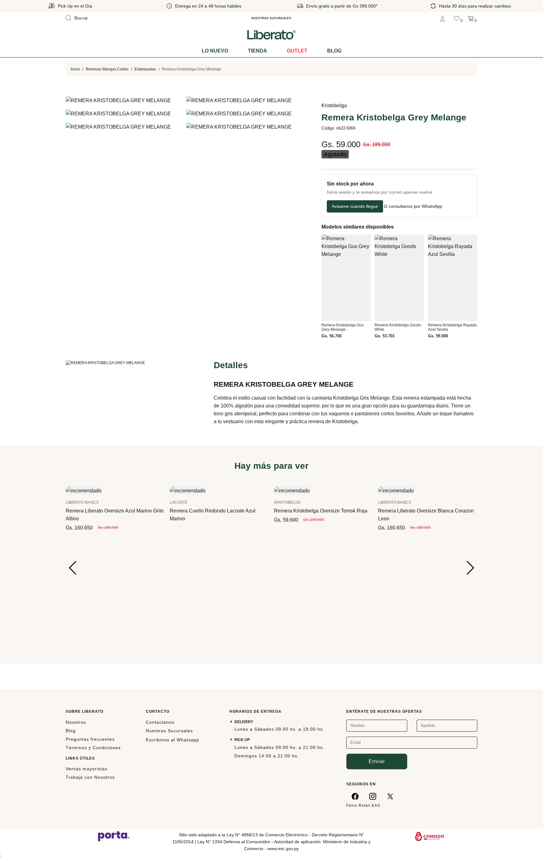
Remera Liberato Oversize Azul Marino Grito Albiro (115, 514)
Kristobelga (334, 105)
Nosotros (76, 722)
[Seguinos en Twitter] (390, 796)
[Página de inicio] (271, 35)
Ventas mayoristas (86, 768)
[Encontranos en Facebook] (355, 796)
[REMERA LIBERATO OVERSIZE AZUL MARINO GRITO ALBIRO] (83, 490)
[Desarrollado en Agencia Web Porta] (113, 836)
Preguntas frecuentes (90, 739)
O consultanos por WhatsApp (413, 206)
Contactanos (160, 722)
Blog (334, 50)
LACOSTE (178, 502)
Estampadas (145, 69)
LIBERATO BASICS (82, 502)
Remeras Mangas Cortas (107, 69)
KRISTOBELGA (287, 502)
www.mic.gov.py (283, 848)
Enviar (377, 761)
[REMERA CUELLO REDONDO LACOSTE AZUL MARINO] (188, 490)
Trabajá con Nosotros (90, 777)
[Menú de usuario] (442, 18)
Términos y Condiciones (93, 747)
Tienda (257, 50)
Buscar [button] (81, 18)
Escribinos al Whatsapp (172, 739)
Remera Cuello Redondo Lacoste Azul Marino (212, 514)
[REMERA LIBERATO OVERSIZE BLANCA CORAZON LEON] (396, 490)
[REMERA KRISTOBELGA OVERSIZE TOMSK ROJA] (292, 490)
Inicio (75, 69)
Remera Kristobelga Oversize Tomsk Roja (320, 510)
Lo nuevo (215, 50)
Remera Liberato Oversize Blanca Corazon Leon (426, 514)
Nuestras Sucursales (169, 730)
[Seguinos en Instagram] (372, 796)
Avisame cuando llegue (355, 206)
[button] (73, 568)
